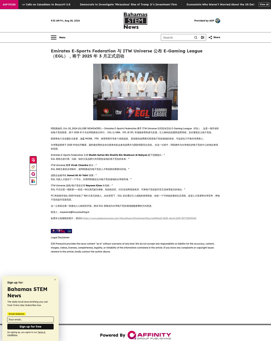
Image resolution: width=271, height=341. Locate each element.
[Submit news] (33, 159)
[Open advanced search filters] (202, 37)
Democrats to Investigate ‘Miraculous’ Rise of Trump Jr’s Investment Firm (128, 4)
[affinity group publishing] (33, 174)
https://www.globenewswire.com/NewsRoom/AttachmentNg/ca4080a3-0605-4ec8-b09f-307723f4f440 (139, 218)
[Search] (195, 37)
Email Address (16, 313)
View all (264, 4)
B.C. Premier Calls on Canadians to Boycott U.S (39, 4)
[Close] (55, 279)
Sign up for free (30, 326)
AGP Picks (9, 4)
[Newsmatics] (33, 181)
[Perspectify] (33, 166)
